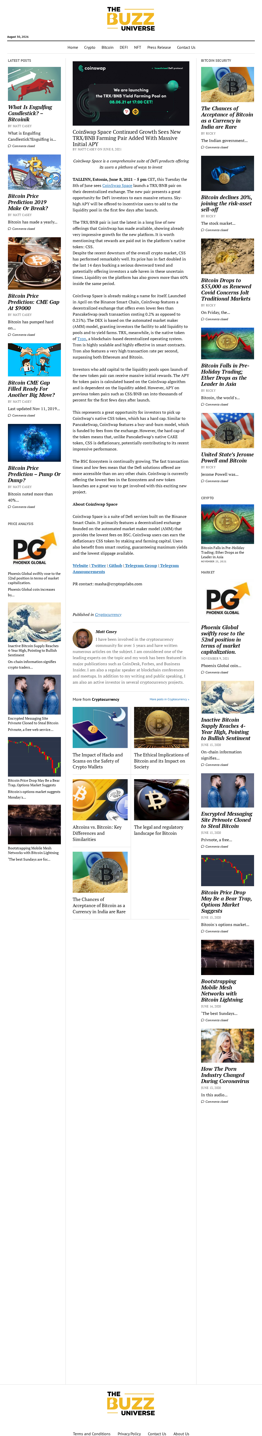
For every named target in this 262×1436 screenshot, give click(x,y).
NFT (137, 47)
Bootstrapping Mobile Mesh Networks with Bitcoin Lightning (33, 850)
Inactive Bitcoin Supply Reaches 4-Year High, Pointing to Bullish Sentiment (33, 650)
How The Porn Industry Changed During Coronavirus (225, 1075)
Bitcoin (108, 47)
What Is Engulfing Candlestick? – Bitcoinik (30, 113)
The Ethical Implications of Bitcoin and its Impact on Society (161, 761)
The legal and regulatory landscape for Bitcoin (158, 830)
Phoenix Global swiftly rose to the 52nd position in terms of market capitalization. (34, 578)
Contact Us (186, 47)
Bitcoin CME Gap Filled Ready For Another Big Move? (31, 388)
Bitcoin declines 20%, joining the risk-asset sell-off (226, 203)
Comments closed (23, 146)
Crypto (89, 47)
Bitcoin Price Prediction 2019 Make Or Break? (28, 202)
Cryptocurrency (108, 614)
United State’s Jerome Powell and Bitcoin (227, 457)
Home (73, 47)
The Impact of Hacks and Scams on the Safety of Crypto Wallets (98, 761)
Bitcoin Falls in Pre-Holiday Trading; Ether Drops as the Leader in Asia (225, 374)
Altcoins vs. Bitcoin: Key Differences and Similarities (97, 833)
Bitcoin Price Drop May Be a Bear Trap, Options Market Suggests (34, 782)
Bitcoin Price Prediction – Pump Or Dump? (34, 474)
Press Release (159, 47)
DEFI (124, 47)
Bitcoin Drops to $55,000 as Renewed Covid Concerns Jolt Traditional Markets (226, 289)
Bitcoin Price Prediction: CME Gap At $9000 (33, 302)
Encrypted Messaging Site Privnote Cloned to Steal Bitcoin (33, 720)
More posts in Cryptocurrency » (169, 699)
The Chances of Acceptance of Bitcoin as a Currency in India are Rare (99, 905)
